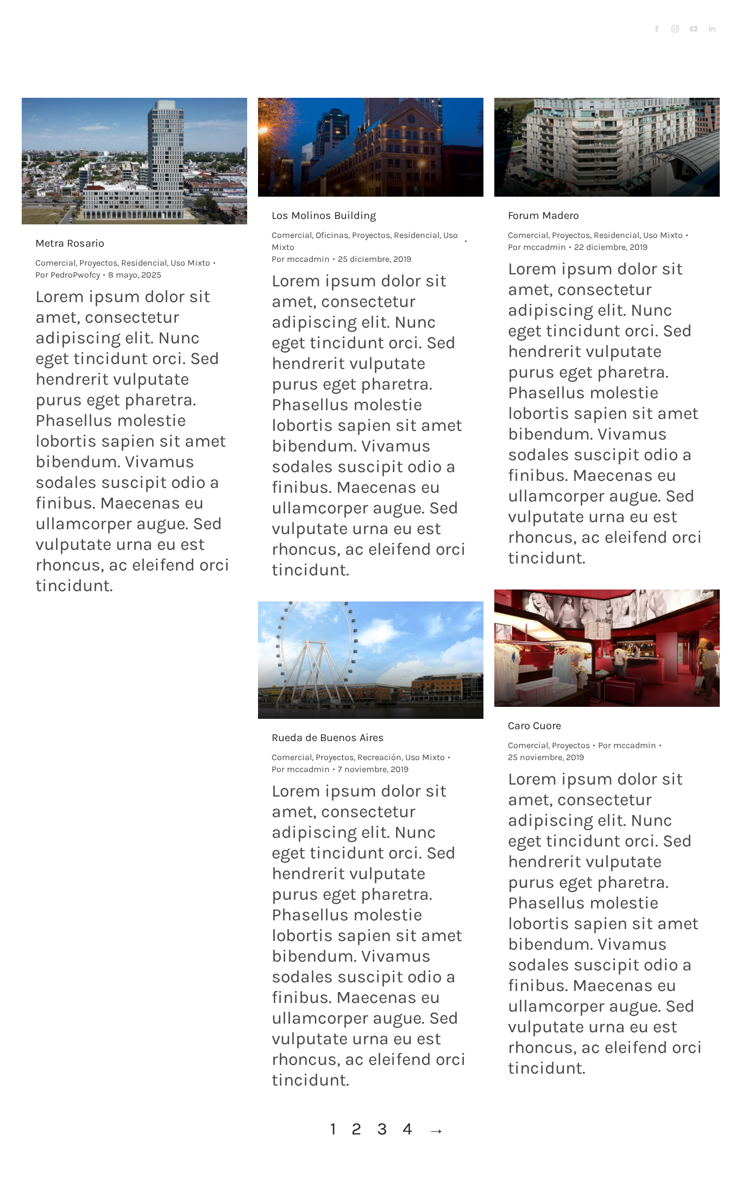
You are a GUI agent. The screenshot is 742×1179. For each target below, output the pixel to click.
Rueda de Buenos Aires (328, 737)
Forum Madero (543, 215)
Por (67, 274)
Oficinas (332, 235)
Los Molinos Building (324, 215)
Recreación (379, 757)
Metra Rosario (69, 243)
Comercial (55, 263)
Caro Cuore (534, 725)
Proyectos (98, 263)
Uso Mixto (190, 263)
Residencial (144, 263)
